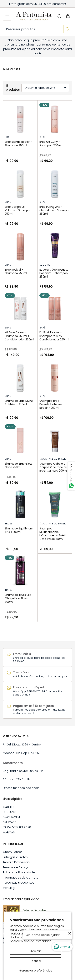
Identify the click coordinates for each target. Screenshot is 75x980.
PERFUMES (9, 812)
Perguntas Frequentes (18, 882)
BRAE (8, 327)
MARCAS (9, 832)
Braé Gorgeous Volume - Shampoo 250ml (18, 210)
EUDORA (44, 265)
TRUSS (8, 523)
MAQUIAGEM (11, 817)
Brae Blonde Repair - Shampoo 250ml (18, 143)
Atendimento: (13, 763)
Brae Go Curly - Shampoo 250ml (50, 143)
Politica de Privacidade (19, 872)
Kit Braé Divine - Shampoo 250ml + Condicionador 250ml (19, 335)
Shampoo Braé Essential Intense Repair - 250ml (50, 404)
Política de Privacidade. (35, 941)
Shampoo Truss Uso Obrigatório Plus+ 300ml (18, 598)
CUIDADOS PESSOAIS (17, 827)
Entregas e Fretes (15, 857)
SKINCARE (9, 822)
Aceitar (35, 951)
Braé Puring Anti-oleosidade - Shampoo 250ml (54, 210)
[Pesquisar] (67, 29)
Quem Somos (12, 852)
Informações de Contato (20, 877)
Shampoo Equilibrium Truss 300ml (19, 530)
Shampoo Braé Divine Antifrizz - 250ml (19, 402)
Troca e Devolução (16, 862)
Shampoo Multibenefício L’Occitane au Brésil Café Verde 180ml (52, 534)
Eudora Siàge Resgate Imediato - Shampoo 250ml (53, 273)
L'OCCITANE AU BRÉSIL (52, 459)
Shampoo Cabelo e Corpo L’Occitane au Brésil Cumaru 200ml (53, 467)
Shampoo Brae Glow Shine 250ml (18, 465)
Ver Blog (9, 888)
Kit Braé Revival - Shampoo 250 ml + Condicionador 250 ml (54, 335)
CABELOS (9, 807)
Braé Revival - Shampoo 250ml (16, 271)
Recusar (35, 961)
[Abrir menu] (7, 16)
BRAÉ (8, 137)
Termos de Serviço (16, 867)
